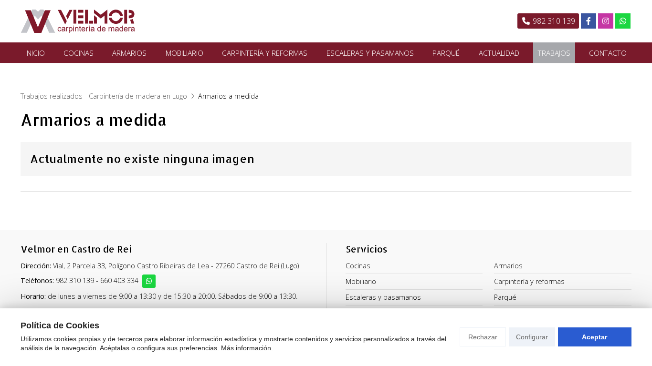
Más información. (247, 348)
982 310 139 (75, 280)
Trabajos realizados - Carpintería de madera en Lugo (104, 96)
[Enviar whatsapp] (623, 21)
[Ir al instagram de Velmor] (605, 21)
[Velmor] (78, 21)
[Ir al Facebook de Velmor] (588, 21)
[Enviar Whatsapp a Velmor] (149, 281)
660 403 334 (119, 280)
